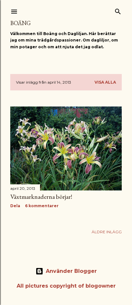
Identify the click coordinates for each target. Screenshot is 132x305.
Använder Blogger (71, 271)
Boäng (20, 23)
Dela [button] (15, 205)
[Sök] (118, 10)
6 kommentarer (42, 205)
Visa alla (105, 82)
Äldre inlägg (107, 231)
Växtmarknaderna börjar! (41, 196)
